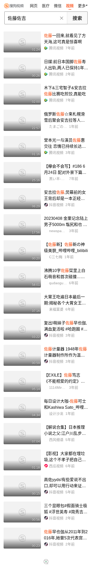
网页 (34, 6)
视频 (70, 6)
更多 (82, 6)
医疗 (46, 6)
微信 (58, 6)
